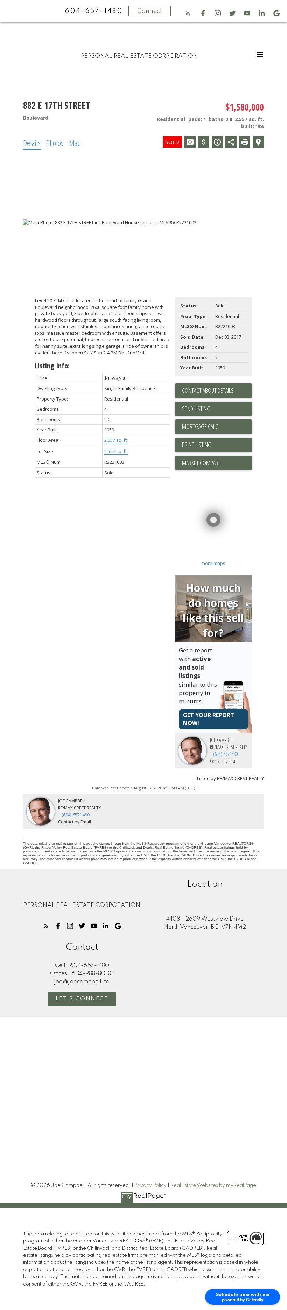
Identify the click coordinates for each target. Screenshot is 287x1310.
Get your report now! (208, 719)
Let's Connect (82, 999)
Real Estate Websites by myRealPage (213, 1185)
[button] (188, 13)
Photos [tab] (54, 142)
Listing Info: (52, 365)
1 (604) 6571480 (224, 754)
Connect (149, 11)
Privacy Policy (150, 1185)
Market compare (201, 463)
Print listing (196, 444)
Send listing (196, 408)
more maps (213, 563)
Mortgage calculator (217, 426)
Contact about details (208, 390)
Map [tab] (75, 142)
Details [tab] (32, 142)
